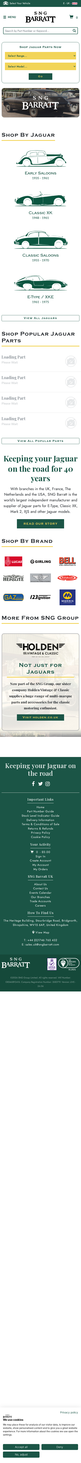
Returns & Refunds (40, 828)
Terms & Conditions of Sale (40, 824)
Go (40, 76)
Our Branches (40, 897)
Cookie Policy (40, 837)
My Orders (40, 869)
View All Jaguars (40, 318)
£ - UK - (67, 3)
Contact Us (40, 888)
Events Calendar (40, 893)
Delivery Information (40, 820)
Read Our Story (41, 523)
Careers (40, 906)
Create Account (40, 860)
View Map (42, 932)
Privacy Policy (40, 833)
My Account (40, 865)
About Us (40, 884)
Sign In (41, 856)
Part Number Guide (40, 811)
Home (40, 807)
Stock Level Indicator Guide (40, 816)
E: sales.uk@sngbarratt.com (40, 944)
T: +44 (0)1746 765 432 (40, 940)
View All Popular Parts (40, 441)
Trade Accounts (40, 901)
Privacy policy (69, 1412)
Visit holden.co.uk (40, 717)
